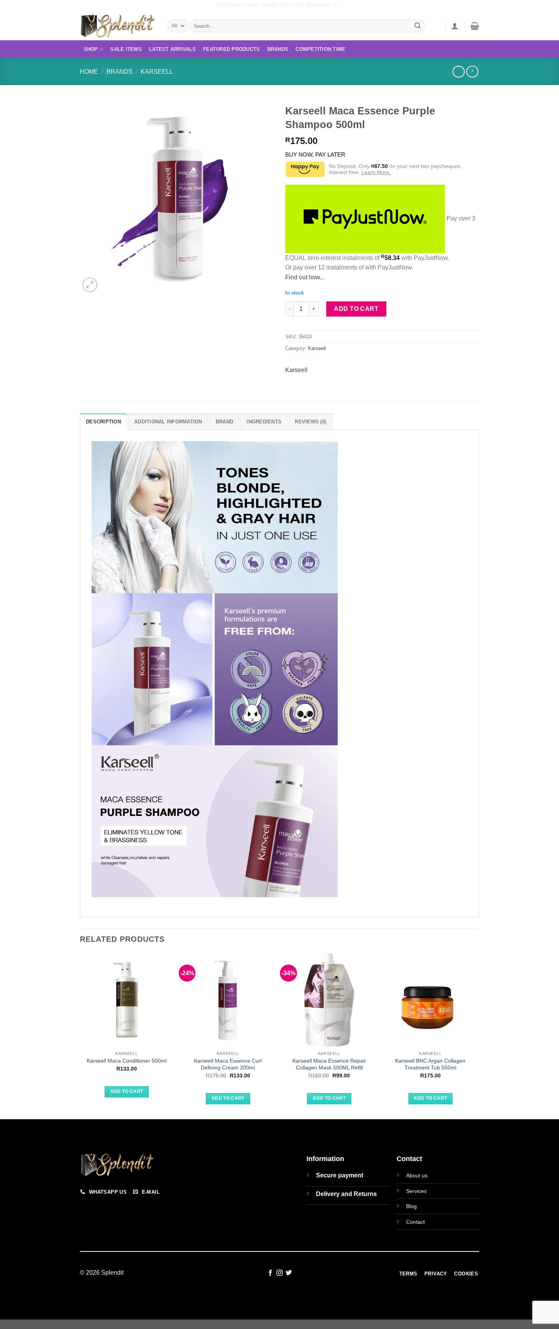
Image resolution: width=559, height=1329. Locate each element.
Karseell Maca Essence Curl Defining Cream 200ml (228, 1064)
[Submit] (417, 25)
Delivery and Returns (346, 1194)
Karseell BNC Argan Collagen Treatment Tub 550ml (430, 1064)
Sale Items (126, 49)
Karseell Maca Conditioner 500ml (127, 1061)
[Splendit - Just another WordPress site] (118, 25)
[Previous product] (472, 72)
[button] (455, 25)
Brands (278, 49)
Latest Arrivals (172, 49)
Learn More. (376, 172)
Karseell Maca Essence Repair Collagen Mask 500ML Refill (329, 1064)
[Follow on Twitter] (289, 1273)
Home (89, 71)
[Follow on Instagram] (279, 1273)
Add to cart (356, 309)
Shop (91, 49)
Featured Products (231, 49)
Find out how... (304, 277)
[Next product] (458, 72)
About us (416, 1175)
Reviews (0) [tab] (310, 422)
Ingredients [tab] (263, 422)
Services (416, 1191)
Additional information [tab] (168, 422)
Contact (415, 1222)
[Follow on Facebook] (270, 1273)
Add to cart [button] (126, 1091)
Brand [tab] (224, 422)
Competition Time (320, 49)
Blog (411, 1206)
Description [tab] (103, 422)
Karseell (157, 71)
